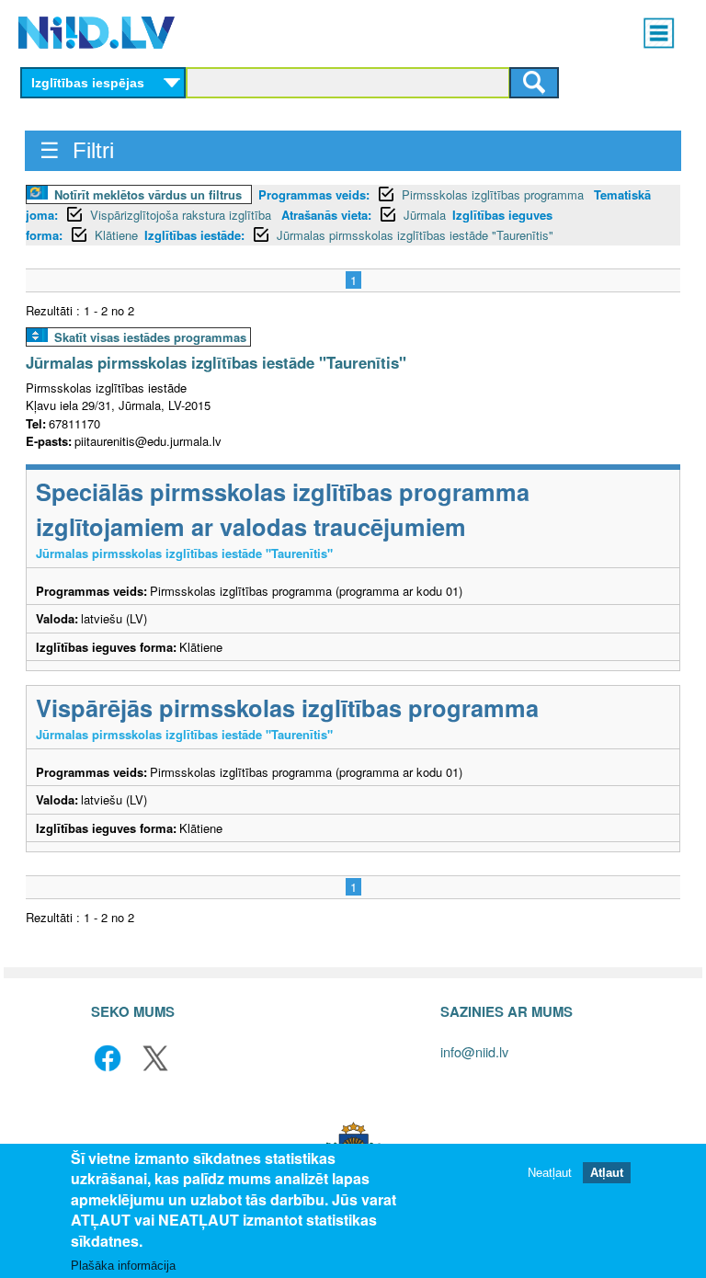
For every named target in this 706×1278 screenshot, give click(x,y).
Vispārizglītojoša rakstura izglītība (182, 214)
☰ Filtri (77, 150)
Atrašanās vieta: (326, 214)
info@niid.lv (474, 1051)
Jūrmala (425, 214)
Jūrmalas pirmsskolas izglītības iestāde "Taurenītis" (415, 235)
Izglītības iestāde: (194, 235)
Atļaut (606, 1173)
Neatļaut (550, 1173)
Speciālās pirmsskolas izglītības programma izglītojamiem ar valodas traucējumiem (283, 508)
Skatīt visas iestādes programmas (150, 337)
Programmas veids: (314, 194)
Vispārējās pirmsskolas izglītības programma (287, 707)
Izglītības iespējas (87, 82)
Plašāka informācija (123, 1265)
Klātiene (116, 235)
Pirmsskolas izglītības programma (494, 194)
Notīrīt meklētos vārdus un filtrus (148, 194)
